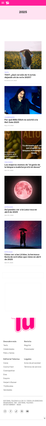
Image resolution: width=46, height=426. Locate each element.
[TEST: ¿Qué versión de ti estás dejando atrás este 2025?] (23, 55)
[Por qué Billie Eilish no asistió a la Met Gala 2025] (23, 100)
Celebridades (9, 117)
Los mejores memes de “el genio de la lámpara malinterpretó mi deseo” (22, 166)
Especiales (8, 252)
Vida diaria (8, 162)
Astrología (8, 207)
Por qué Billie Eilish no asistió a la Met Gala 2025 (21, 121)
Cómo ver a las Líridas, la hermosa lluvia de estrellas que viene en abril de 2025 (22, 257)
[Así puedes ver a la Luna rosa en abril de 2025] (23, 190)
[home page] (7, 3)
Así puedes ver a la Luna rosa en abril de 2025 (20, 210)
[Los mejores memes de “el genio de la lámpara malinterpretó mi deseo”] (23, 145)
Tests (6, 72)
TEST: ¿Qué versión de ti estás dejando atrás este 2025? (20, 76)
